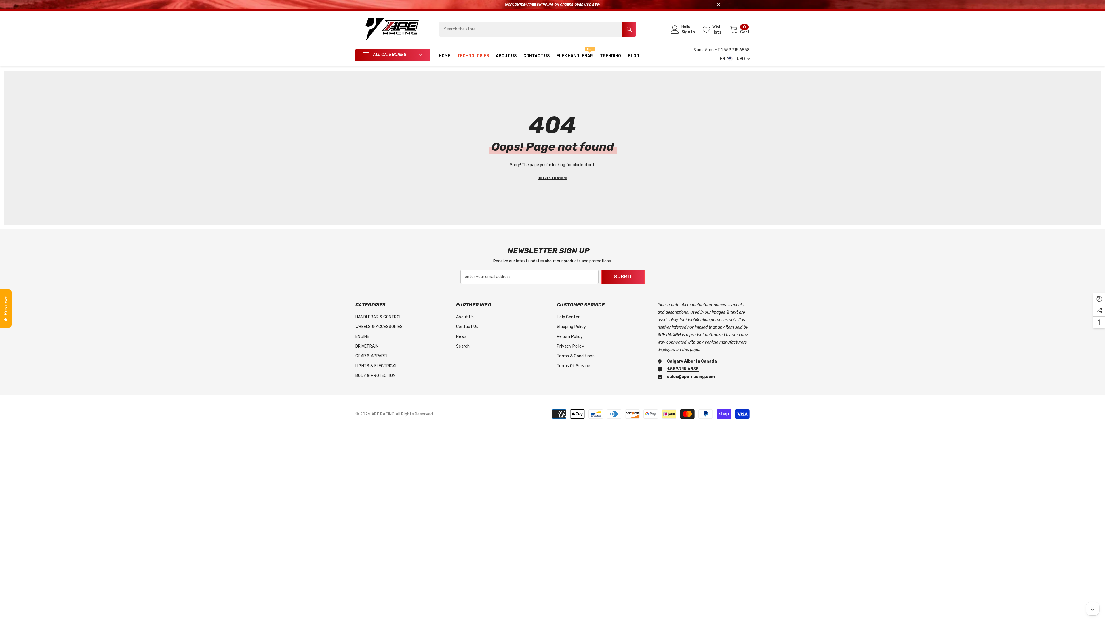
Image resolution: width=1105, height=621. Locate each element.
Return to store (552, 178)
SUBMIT (623, 276)
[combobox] (530, 29)
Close (718, 4)
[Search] (537, 29)
